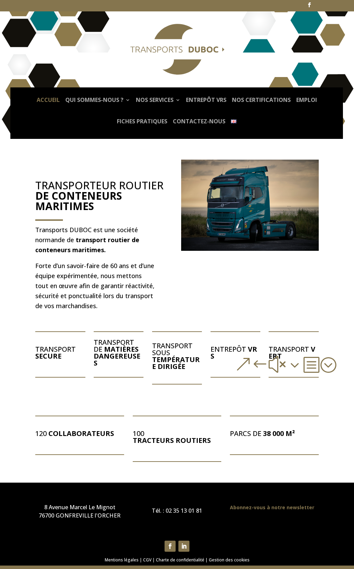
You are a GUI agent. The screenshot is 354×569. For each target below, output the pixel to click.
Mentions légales (122, 560)
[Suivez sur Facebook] (170, 546)
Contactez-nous (199, 121)
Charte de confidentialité (180, 560)
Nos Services (155, 100)
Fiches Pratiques (142, 121)
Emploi (306, 100)
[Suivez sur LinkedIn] (183, 546)
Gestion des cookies (229, 560)
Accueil (48, 100)
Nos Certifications (261, 100)
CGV (147, 560)
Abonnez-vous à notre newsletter (272, 507)
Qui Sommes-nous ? (94, 100)
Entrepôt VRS (206, 100)
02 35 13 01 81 (184, 510)
